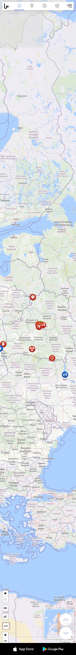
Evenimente (19, 8)
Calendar (44, 8)
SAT (6, 626)
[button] (39, 326)
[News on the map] (7, 6)
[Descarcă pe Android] (53, 649)
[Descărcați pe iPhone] (23, 649)
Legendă (57, 8)
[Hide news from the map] (5, 617)
